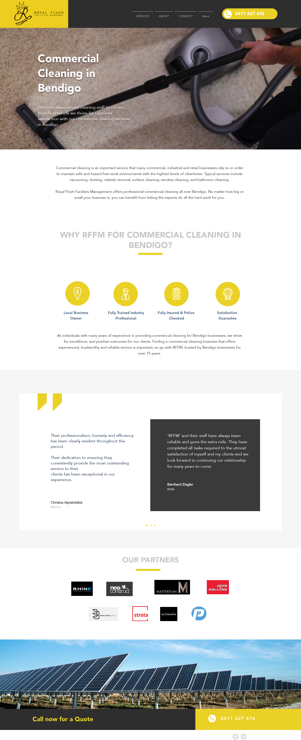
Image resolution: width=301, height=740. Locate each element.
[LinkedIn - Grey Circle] (244, 736)
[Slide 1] (147, 525)
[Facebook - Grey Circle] (235, 736)
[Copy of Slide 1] (151, 525)
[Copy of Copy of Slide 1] (154, 525)
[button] (142, 14)
